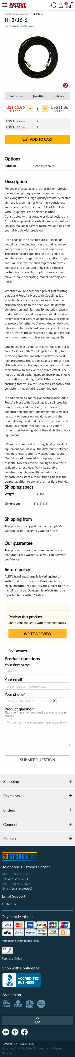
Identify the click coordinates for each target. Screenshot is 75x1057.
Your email (13, 679)
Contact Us (9, 904)
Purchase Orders (12, 958)
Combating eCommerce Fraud (20, 940)
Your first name (17, 665)
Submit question (37, 759)
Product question (19, 709)
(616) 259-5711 (18, 879)
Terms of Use (9, 1043)
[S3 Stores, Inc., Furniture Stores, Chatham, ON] (21, 980)
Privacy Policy (26, 1043)
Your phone (14, 694)
